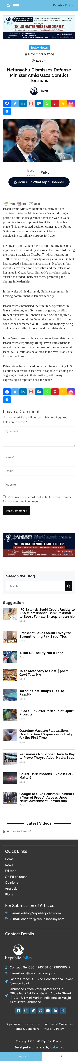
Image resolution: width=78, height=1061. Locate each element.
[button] (8, 5)
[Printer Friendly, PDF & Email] (22, 203)
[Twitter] (15, 103)
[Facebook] (7, 103)
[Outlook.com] (39, 103)
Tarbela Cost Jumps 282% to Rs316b (41, 692)
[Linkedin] (23, 103)
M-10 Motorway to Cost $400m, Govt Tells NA (44, 673)
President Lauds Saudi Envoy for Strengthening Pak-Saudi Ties (45, 634)
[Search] (68, 586)
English (21, 1056)
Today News (39, 47)
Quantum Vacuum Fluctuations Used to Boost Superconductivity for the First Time (45, 734)
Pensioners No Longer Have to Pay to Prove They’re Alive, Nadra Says (47, 756)
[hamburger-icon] (16, 6)
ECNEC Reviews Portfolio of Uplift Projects (46, 712)
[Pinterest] (55, 103)
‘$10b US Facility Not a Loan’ (41, 653)
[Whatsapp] (47, 103)
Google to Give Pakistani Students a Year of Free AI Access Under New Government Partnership (46, 797)
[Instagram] (71, 103)
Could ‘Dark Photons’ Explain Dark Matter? (46, 775)
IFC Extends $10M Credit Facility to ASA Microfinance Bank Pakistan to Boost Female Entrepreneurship (47, 613)
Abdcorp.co (57, 1047)
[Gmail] (31, 103)
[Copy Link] (63, 103)
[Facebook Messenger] (7, 111)
